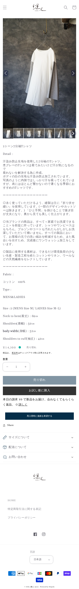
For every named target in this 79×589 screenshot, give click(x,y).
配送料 (15, 353)
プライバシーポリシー (22, 517)
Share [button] (10, 425)
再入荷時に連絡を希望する (39, 416)
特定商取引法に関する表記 (24, 509)
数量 (5, 359)
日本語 (37, 559)
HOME (12, 500)
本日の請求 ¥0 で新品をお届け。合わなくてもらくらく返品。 (38, 402)
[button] (5, 7)
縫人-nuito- (34, 587)
